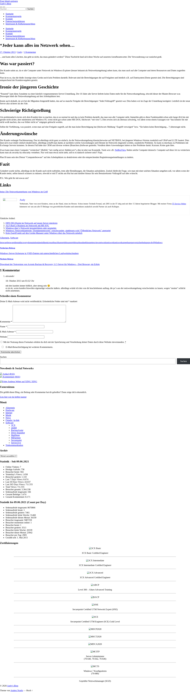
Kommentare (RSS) (11, 377)
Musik (8, 415)
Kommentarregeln (13, 16)
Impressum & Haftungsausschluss (20, 24)
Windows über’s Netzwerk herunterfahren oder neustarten (31, 228)
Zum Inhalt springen (9, 1)
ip (42, 242)
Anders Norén (16, 690)
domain (31, 242)
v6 (153, 242)
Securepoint (16, 440)
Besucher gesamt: (14, 489)
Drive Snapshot (18, 433)
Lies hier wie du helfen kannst (13, 397)
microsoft (50, 242)
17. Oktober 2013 (8, 52)
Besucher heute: (13, 472)
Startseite (9, 14)
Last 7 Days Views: (14, 479)
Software (14, 238)
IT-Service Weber (179, 204)
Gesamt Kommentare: (15, 497)
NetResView (120, 150)
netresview (94, 242)
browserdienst (13, 242)
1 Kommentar (30, 52)
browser (3, 242)
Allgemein (4, 238)
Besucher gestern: (14, 477)
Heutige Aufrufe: (13, 469)
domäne (37, 242)
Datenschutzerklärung (15, 21)
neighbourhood (76, 242)
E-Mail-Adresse (8, 331)
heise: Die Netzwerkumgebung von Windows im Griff (24, 192)
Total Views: (11, 487)
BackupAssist (17, 430)
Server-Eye (16, 443)
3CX (13, 425)
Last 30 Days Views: (15, 482)
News (8, 418)
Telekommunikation (14, 445)
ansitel (14, 428)
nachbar (57, 242)
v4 (151, 242)
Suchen (3, 357)
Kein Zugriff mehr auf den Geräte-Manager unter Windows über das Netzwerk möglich (44, 233)
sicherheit (141, 242)
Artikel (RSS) (8, 374)
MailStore (15, 435)
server (134, 242)
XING (34, 381)
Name (3, 326)
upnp (147, 242)
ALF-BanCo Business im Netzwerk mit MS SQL (27, 225)
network (102, 242)
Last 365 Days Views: (16, 484)
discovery (23, 242)
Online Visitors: (13, 467)
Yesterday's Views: (14, 474)
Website (3, 337)
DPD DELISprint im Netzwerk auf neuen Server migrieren (31, 223)
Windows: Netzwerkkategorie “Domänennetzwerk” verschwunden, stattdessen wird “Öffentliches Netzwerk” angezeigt (58, 230)
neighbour (65, 242)
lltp (44, 242)
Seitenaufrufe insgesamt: (17, 492)
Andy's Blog (5, 3)
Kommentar (6, 321)
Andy (19, 52)
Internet (9, 413)
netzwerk (110, 242)
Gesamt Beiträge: (13, 494)
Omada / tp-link (12, 420)
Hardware (10, 410)
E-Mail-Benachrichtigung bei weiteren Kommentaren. (29, 347)
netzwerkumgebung (123, 242)
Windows (158, 242)
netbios (86, 242)
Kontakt (9, 19)
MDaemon (16, 438)
